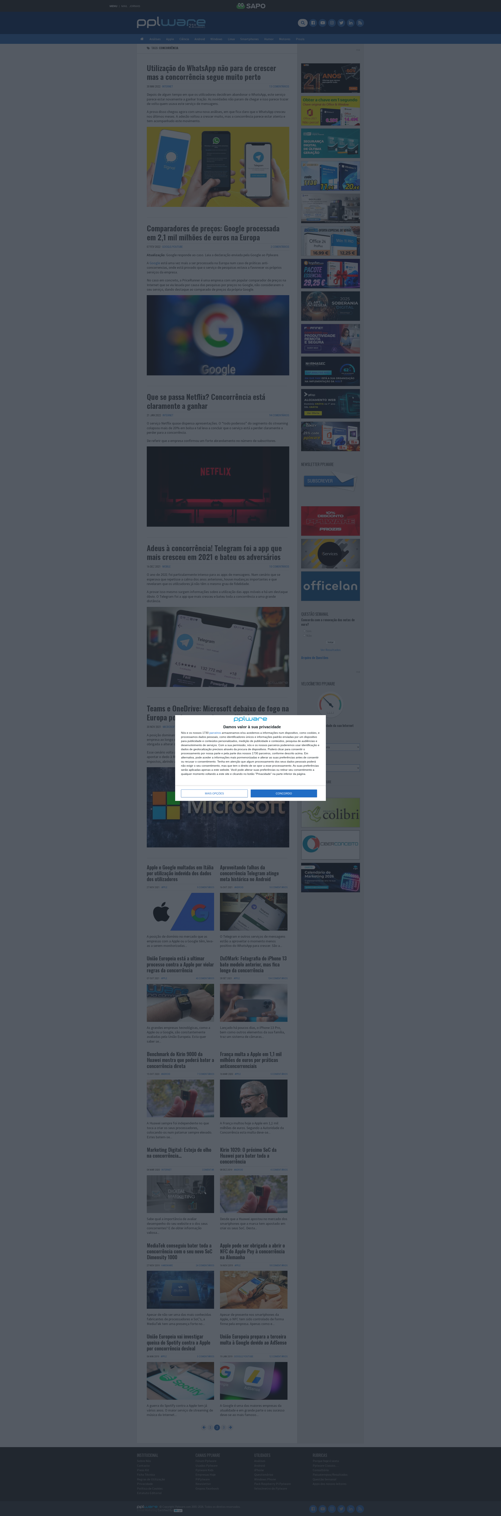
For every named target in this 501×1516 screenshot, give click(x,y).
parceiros (215, 732)
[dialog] (250, 758)
